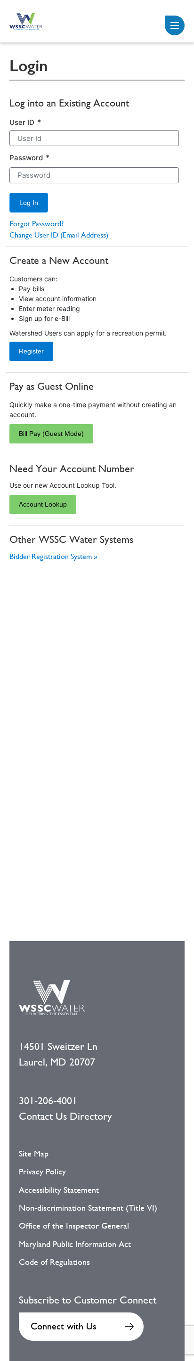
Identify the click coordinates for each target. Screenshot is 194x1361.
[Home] (25, 21)
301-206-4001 (48, 1101)
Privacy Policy (42, 1171)
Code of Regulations (54, 1262)
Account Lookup (43, 504)
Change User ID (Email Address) (58, 234)
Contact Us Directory (65, 1116)
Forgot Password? (36, 223)
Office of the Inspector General (74, 1225)
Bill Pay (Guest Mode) (51, 433)
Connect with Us (64, 1326)
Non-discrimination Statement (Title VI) (88, 1208)
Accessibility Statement (59, 1190)
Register (31, 351)
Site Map (33, 1153)
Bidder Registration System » (53, 556)
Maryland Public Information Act (75, 1244)
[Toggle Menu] (175, 25)
